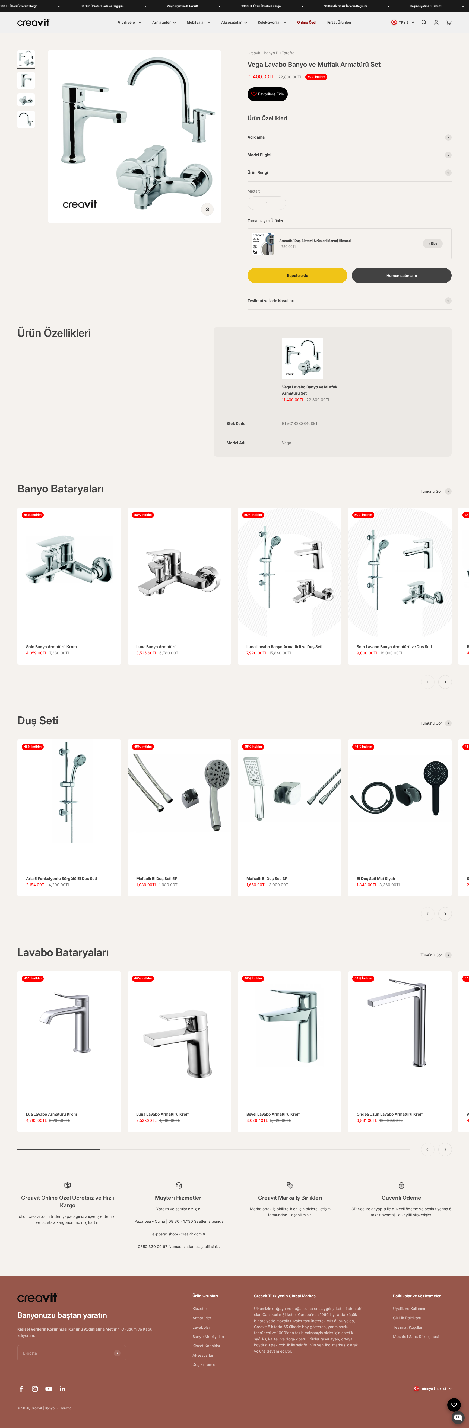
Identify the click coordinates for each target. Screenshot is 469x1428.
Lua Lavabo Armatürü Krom (51, 1114)
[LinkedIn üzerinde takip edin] (62, 1388)
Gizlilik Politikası (407, 1317)
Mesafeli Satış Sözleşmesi (416, 1336)
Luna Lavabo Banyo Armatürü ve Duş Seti (284, 646)
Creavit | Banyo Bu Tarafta (271, 52)
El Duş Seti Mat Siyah (376, 878)
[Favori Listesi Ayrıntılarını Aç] (454, 1405)
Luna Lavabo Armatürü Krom (163, 1114)
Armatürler (161, 22)
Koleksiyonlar (269, 22)
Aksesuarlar (231, 22)
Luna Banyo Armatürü (156, 646)
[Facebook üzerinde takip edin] (21, 1388)
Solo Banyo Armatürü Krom (51, 646)
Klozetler (200, 1308)
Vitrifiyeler (127, 22)
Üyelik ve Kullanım (409, 1308)
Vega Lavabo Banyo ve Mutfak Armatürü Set (309, 390)
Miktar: (254, 191)
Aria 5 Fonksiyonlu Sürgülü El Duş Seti (61, 878)
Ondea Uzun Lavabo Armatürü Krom (390, 1114)
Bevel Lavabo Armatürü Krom (273, 1114)
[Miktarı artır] (278, 203)
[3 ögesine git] (26, 100)
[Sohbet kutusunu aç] (458, 1417)
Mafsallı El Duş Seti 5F (156, 878)
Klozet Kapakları (206, 1345)
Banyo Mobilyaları (208, 1336)
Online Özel (306, 22)
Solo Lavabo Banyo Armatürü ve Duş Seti (394, 646)
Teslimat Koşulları (408, 1327)
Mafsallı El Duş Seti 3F (266, 878)
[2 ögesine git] (26, 81)
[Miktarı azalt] (256, 203)
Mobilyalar (196, 22)
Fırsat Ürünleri (339, 22)
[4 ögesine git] (26, 120)
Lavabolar (201, 1327)
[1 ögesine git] (26, 59)
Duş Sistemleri (204, 1364)
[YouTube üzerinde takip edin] (48, 1388)
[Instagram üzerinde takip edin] (35, 1388)
